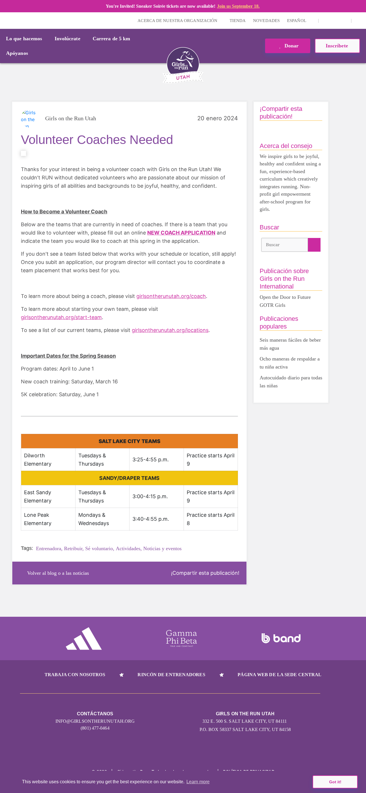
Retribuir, (74, 548)
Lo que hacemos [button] (24, 38)
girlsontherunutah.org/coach (171, 296)
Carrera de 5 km (111, 38)
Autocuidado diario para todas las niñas (291, 382)
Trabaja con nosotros (75, 674)
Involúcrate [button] (67, 38)
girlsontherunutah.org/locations (170, 330)
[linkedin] (335, 20)
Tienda (238, 20)
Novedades (266, 20)
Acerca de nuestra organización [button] (178, 20)
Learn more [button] (198, 781)
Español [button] (297, 20)
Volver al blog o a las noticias (58, 573)
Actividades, (129, 548)
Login (5, 20)
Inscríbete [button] (337, 46)
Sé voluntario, (99, 548)
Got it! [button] (335, 782)
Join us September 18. (238, 6)
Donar (291, 46)
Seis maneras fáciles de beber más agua (290, 344)
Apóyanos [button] (17, 53)
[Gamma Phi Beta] (181, 638)
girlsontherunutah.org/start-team (61, 317)
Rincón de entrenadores (171, 674)
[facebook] (343, 20)
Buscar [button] (273, 244)
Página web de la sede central (279, 674)
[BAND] (281, 638)
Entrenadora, (49, 548)
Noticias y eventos (162, 548)
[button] (359, 20)
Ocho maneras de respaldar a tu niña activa (290, 363)
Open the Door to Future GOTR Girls (285, 301)
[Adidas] (83, 638)
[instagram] (326, 20)
